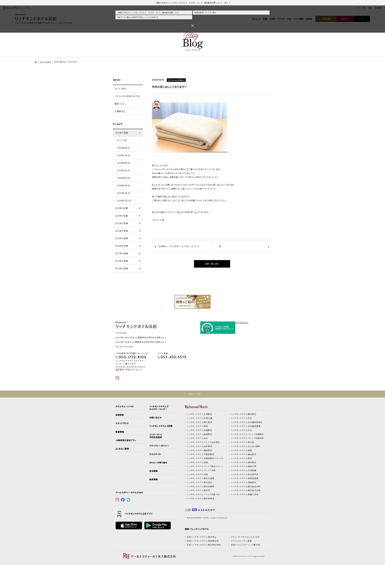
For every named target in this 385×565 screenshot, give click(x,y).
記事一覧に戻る (212, 263)
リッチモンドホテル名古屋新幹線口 (247, 422)
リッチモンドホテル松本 (241, 418)
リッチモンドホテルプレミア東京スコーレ (205, 466)
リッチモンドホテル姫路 (241, 450)
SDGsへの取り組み (158, 462)
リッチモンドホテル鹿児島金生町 (246, 486)
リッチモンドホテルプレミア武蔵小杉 (203, 494)
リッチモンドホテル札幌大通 (199, 418)
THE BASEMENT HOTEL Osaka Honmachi (207, 517)
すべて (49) (122, 140)
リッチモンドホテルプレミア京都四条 (247, 438)
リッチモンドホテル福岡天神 (243, 466)
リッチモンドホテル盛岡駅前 (199, 434)
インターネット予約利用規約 (155, 436)
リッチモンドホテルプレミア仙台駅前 (203, 442)
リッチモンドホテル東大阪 (242, 442)
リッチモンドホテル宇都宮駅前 (200, 454)
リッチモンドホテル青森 (197, 426)
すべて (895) (120, 88)
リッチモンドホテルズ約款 (161, 426)
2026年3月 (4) (123, 185)
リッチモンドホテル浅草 (197, 474)
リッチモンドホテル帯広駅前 (199, 422)
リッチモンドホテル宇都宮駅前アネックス (205, 458)
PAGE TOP (194, 394)
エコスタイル (155, 454)
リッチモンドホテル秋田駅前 (199, 430)
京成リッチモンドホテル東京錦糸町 (203, 541)
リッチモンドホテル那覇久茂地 (245, 494)
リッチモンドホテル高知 (241, 458)
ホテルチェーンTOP (125, 406)
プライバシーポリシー (159, 445)
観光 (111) (119, 103)
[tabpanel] (192, 302)
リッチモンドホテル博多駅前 (243, 462)
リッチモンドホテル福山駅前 (243, 454)
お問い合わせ (155, 417)
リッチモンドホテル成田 (197, 462)
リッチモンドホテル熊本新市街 (245, 474)
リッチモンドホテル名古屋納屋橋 (246, 426)
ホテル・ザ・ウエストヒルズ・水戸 (245, 537)
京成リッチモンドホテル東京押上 (202, 537)
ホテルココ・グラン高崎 (241, 541)
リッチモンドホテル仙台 (197, 438)
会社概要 (153, 471)
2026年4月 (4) (123, 177)
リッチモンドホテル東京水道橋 (200, 478)
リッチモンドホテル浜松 (241, 430)
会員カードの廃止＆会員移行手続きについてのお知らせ (137, 17)
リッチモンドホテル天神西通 (243, 470)
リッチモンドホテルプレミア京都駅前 (247, 434)
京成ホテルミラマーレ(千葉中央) (246, 544)
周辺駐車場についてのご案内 (205, 12)
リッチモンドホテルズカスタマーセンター (158, 408)
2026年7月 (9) (123, 155)
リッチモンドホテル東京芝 (198, 490)
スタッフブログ (122, 423)
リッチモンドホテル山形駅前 (199, 446)
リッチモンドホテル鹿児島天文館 (246, 490)
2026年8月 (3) (123, 147)
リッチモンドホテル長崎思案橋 (245, 478)
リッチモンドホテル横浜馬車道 (200, 498)
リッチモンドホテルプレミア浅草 (201, 470)
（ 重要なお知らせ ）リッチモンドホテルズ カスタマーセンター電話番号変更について (148, 12)
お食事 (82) (120, 111)
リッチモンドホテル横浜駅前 (243, 414)
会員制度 (120, 415)
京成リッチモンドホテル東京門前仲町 (204, 544)
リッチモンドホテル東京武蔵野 (200, 486)
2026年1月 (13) (124, 200)
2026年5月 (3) (123, 170)
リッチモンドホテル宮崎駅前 (243, 482)
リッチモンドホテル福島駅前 (199, 450)
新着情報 (120, 432)
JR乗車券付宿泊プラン (126, 440)
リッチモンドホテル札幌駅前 (199, 414)
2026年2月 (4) (123, 193)
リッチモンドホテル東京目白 (199, 482)
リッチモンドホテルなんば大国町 (245, 446)
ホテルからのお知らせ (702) (127, 96)
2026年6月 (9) (123, 162)
